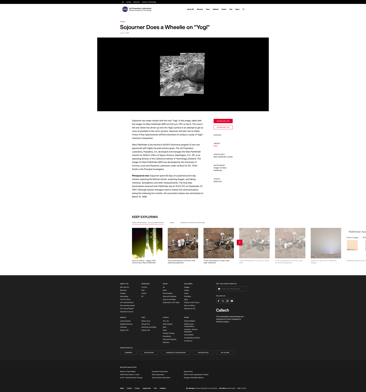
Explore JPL (124, 330)
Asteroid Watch (189, 321)
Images (186, 287)
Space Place (188, 371)
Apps (186, 299)
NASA (122, 388)
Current (144, 287)
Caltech (129, 388)
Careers (123, 293)
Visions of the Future (191, 302)
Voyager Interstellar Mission (194, 377)
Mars (216, 146)
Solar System (167, 293)
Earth (165, 290)
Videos (186, 290)
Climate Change (168, 333)
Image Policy (147, 388)
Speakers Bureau (126, 324)
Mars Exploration (158, 374)
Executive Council (126, 311)
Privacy (137, 388)
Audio (186, 293)
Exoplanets (167, 336)
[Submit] (218, 289)
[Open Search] (243, 9)
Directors (123, 290)
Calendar (123, 327)
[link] (183, 74)
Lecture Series (125, 321)
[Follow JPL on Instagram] (227, 301)
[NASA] (125, 9)
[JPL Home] (140, 9)
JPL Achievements (126, 302)
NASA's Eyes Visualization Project (196, 374)
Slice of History (189, 305)
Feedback (163, 388)
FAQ (155, 388)
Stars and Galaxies (169, 296)
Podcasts (187, 296)
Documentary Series (127, 305)
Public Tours (145, 321)
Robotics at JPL (190, 308)
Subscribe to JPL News (171, 302)
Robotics (166, 342)
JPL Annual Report (127, 308)
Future (143, 293)
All (142, 296)
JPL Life (166, 321)
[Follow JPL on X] (223, 301)
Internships (124, 296)
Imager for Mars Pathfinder (192, 223)
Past (143, 290)
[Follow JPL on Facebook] (218, 301)
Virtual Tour (145, 324)
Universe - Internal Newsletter (190, 330)
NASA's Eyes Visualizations (189, 325)
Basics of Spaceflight (128, 371)
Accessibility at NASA (192, 338)
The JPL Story (125, 299)
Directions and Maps (148, 327)
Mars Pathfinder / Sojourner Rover (148, 223)
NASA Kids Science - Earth (129, 374)
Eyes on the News (169, 299)
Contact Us (188, 341)
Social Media (188, 335)
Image (122, 22)
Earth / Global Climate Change (131, 377)
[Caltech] (222, 310)
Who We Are (124, 287)
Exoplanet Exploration (160, 371)
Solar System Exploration (161, 377)
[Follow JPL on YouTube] (232, 301)
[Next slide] (239, 242)
